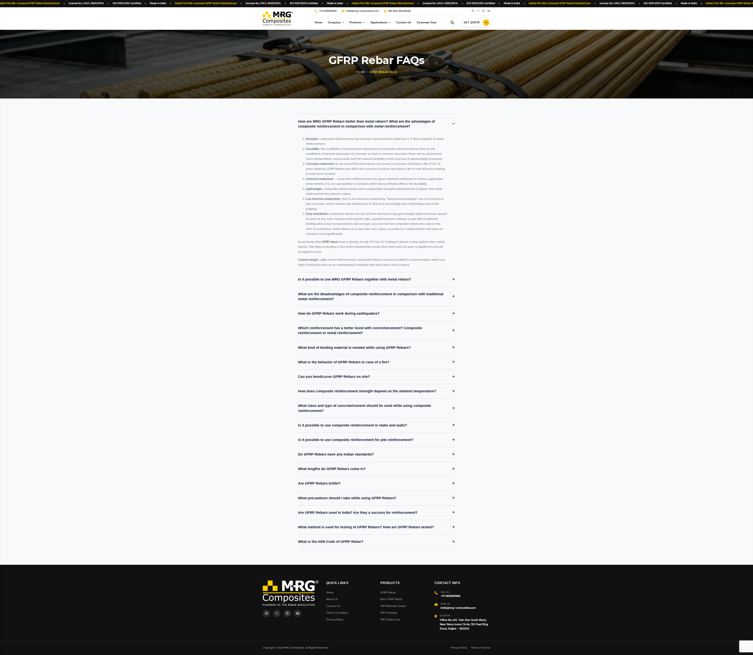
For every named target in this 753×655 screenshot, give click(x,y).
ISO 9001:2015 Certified (127, 3)
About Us (332, 599)
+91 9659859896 (328, 11)
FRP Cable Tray (390, 619)
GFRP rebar (330, 242)
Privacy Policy (334, 619)
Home (318, 22)
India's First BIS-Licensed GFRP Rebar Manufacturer (206, 3)
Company (334, 22)
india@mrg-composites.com (362, 11)
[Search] (452, 22)
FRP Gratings (388, 612)
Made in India (158, 3)
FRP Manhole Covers (393, 606)
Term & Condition (337, 612)
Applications (378, 22)
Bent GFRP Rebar (391, 599)
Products (355, 22)
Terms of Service (480, 648)
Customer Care (427, 22)
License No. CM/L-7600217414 (86, 3)
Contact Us (403, 22)
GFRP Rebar (388, 592)
